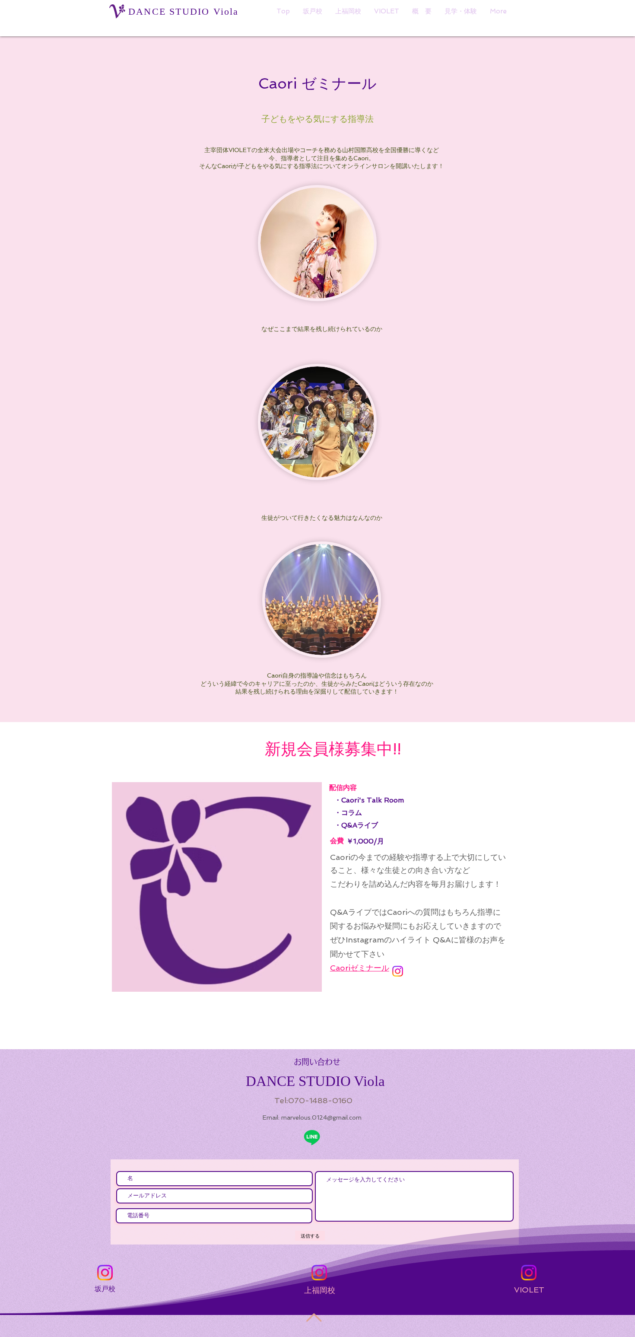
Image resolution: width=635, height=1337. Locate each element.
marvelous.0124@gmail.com (321, 1117)
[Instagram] (398, 971)
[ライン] (311, 1137)
